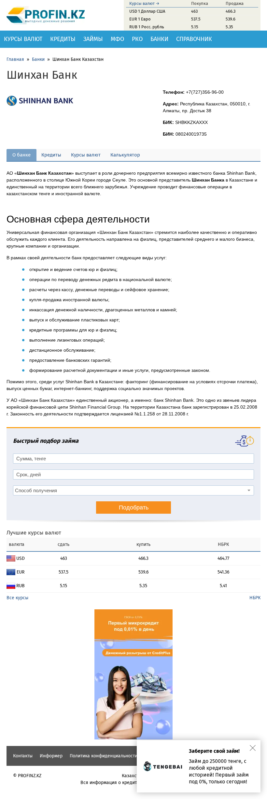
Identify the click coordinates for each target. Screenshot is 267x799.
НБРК (254, 598)
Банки (159, 39)
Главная (15, 59)
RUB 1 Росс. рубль (146, 26)
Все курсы (17, 598)
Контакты (23, 756)
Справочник (194, 39)
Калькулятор (125, 155)
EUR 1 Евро (140, 19)
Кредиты (63, 39)
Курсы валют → (144, 3)
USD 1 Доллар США (147, 11)
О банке (21, 155)
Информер (51, 756)
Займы (93, 39)
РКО (137, 39)
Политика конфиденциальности (103, 756)
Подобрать (133, 507)
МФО (117, 39)
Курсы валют (23, 39)
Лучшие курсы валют (34, 532)
